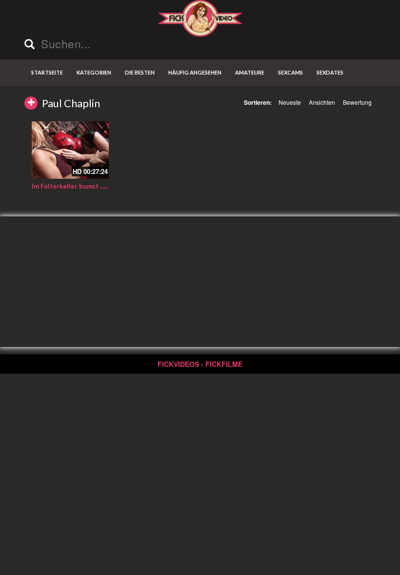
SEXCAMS (290, 72)
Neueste (290, 102)
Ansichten (322, 102)
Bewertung (357, 102)
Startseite (47, 72)
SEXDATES (330, 72)
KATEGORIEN (94, 72)
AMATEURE (249, 72)
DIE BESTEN (140, 72)
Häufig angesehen (194, 72)
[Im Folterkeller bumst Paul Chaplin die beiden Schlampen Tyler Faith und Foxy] (70, 150)
